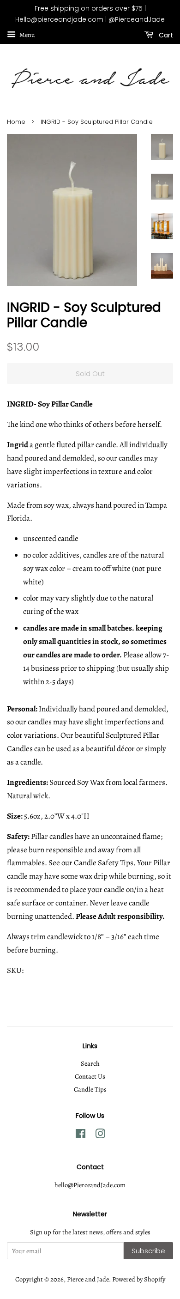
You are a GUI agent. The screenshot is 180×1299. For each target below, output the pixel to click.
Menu (26, 34)
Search (90, 1063)
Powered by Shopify (138, 1279)
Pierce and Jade (88, 1279)
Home (16, 122)
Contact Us (90, 1076)
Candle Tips (90, 1089)
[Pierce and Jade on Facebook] (80, 1135)
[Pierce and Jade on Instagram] (100, 1135)
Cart (165, 34)
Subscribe (148, 1251)
